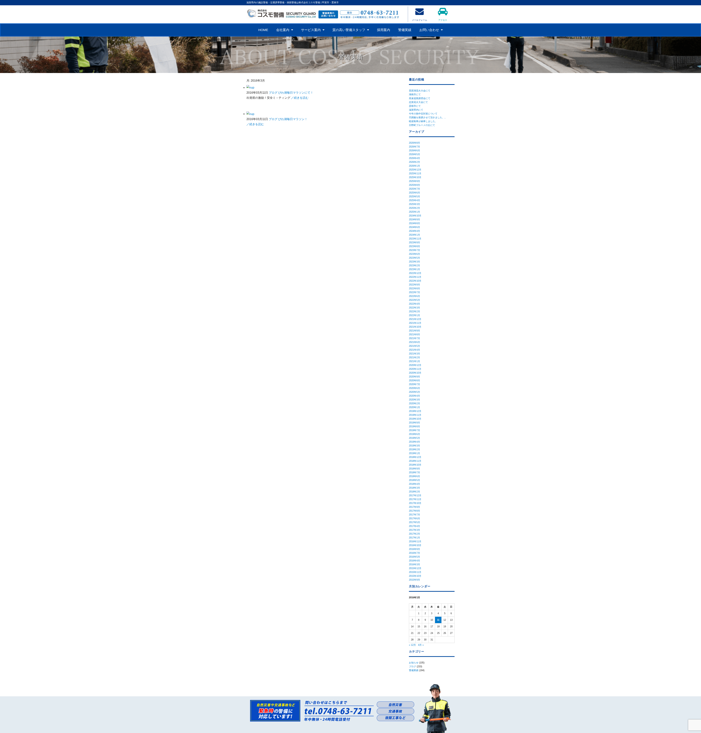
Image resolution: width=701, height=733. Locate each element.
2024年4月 (414, 231)
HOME (263, 30)
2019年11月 (415, 415)
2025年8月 (414, 185)
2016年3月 (414, 564)
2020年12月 (415, 365)
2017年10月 (415, 503)
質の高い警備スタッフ (348, 30)
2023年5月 (414, 257)
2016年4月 (414, 560)
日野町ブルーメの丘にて (422, 125)
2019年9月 (414, 422)
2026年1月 (414, 165)
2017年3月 (414, 530)
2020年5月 (414, 392)
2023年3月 (414, 261)
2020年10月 (415, 372)
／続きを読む (300, 97)
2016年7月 (414, 553)
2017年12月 (415, 495)
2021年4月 (414, 349)
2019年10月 (415, 418)
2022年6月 (414, 296)
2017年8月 (414, 510)
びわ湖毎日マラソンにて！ (295, 92)
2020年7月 (414, 384)
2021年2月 (414, 357)
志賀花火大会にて (418, 102)
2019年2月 (414, 449)
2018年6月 (414, 476)
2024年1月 (414, 234)
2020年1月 (414, 407)
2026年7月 (414, 146)
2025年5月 (414, 196)
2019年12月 (415, 411)
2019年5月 (414, 438)
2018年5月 (414, 480)
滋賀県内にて (416, 109)
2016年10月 (415, 545)
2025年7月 (414, 188)
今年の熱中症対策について (423, 113)
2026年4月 (414, 158)
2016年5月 (414, 556)
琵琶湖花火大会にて (419, 90)
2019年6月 (414, 434)
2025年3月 (414, 204)
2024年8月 (414, 223)
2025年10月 (415, 177)
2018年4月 (414, 484)
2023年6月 (414, 254)
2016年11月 (415, 541)
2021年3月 (414, 353)
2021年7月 (414, 338)
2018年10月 (415, 464)
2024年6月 (414, 227)
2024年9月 (414, 219)
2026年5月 (414, 154)
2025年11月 (415, 173)
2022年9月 (414, 284)
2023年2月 (414, 265)
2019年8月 (414, 426)
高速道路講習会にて (419, 98)
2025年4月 (414, 200)
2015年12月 (415, 568)
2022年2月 (414, 311)
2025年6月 (414, 192)
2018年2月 (414, 491)
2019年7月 (414, 430)
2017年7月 (414, 514)
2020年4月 (414, 395)
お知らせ (413, 662)
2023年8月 (414, 246)
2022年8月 (414, 288)
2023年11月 (415, 238)
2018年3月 (414, 487)
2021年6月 (414, 342)
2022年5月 (414, 300)
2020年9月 (414, 376)
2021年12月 (415, 319)
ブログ (273, 92)
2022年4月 (414, 303)
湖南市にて (415, 94)
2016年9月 (414, 549)
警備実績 (404, 30)
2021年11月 (415, 323)
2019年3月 (414, 445)
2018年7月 (414, 472)
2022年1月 (414, 315)
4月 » (421, 645)
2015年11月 (415, 572)
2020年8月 (414, 380)
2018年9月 (414, 468)
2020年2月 (414, 403)
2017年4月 (414, 526)
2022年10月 (415, 280)
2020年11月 (415, 369)
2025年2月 (414, 208)
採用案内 (383, 30)
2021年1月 (414, 361)
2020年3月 (414, 399)
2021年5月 (414, 346)
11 (438, 620)
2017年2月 (414, 533)
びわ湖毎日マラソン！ (292, 119)
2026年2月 (414, 162)
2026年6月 (414, 150)
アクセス (442, 20)
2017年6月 (414, 518)
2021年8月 (414, 334)
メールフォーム (419, 20)
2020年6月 (414, 388)
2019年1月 (414, 453)
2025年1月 (414, 211)
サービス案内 (311, 30)
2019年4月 (414, 441)
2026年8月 (414, 142)
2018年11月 (415, 461)
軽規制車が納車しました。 (423, 121)
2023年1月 (414, 269)
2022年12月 (415, 273)
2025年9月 (414, 181)
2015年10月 (415, 576)
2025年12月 (415, 169)
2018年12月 (415, 457)
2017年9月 (414, 507)
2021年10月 (415, 326)
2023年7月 (414, 250)
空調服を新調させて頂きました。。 (428, 117)
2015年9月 (414, 579)
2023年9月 (414, 242)
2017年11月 (415, 499)
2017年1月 (414, 537)
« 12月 (412, 645)
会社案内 (282, 30)
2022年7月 (414, 292)
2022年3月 (414, 307)
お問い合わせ (429, 30)
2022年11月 (415, 277)
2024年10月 (415, 215)
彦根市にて (415, 106)
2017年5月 (414, 522)
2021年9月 (414, 330)
